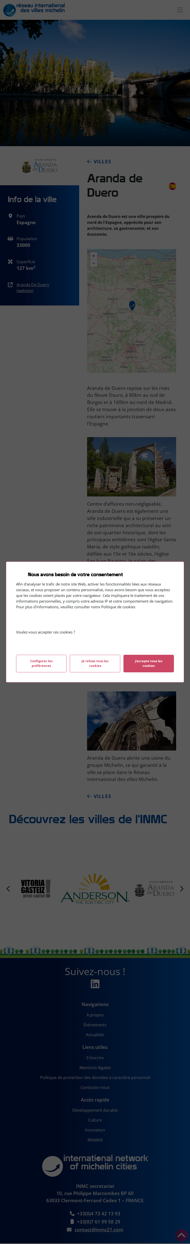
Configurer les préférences (41, 663)
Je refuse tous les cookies (95, 663)
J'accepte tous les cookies (148, 663)
